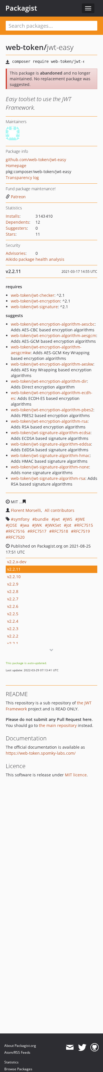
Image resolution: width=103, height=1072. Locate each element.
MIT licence (76, 775)
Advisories (15, 253)
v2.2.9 (12, 584)
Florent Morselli (26, 510)
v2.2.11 (14, 569)
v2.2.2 (12, 636)
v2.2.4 (12, 621)
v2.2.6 (12, 606)
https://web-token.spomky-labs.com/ (41, 753)
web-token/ (26, 47)
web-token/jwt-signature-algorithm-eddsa (51, 444)
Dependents (17, 222)
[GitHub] (94, 1047)
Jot (68, 525)
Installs (12, 216)
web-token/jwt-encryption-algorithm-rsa (49, 421)
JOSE (12, 525)
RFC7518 (60, 531)
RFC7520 (16, 537)
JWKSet (54, 525)
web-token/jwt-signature (34, 306)
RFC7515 (85, 525)
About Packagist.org (20, 1045)
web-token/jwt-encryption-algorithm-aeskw (52, 364)
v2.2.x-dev (16, 561)
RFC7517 (38, 531)
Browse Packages (18, 1069)
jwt (57, 519)
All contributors (59, 510)
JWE (81, 519)
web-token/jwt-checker (32, 295)
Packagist (21, 8)
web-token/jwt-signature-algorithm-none (50, 467)
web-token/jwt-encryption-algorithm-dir (49, 381)
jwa (26, 525)
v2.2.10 (14, 576)
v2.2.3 (12, 628)
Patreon (18, 196)
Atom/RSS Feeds (17, 1052)
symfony (21, 519)
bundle (42, 519)
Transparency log (22, 177)
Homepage (16, 165)
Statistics (11, 1062)
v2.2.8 (12, 591)
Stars (10, 234)
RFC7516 (16, 531)
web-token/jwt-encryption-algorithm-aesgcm (53, 335)
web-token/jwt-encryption (35, 301)
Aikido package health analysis (35, 259)
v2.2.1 (12, 643)
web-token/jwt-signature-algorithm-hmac (50, 455)
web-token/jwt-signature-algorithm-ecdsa (50, 432)
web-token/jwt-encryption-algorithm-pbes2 (52, 409)
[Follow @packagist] (82, 1047)
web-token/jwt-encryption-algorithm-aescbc (53, 324)
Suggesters (16, 228)
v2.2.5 (12, 613)
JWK (38, 525)
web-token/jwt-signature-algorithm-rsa (48, 478)
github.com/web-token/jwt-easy (36, 159)
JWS (68, 519)
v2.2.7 (12, 599)
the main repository (58, 725)
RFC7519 (82, 531)
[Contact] (70, 1047)
